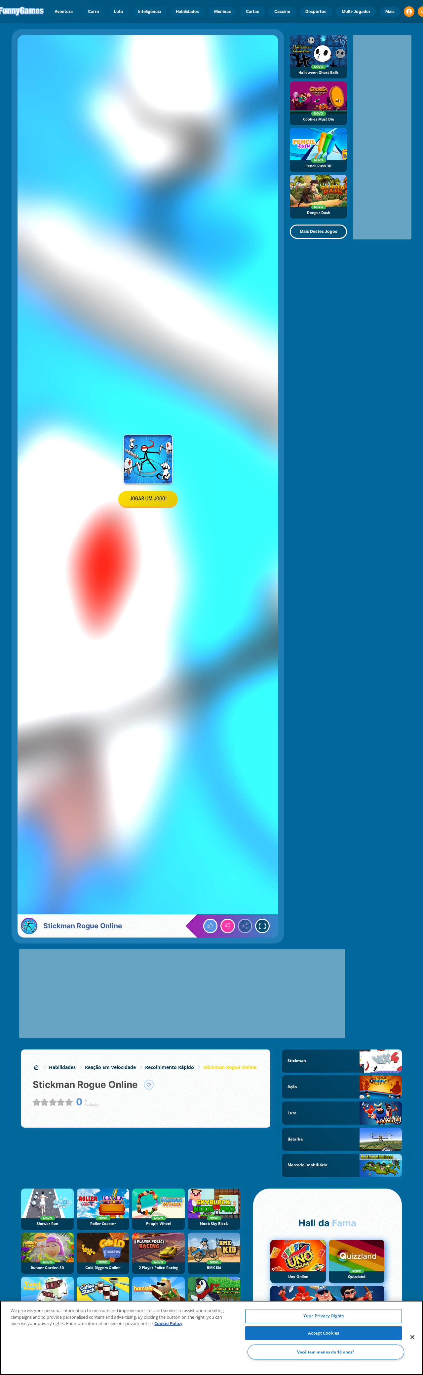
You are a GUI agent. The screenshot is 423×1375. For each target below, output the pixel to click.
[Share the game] (245, 926)
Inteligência (149, 11)
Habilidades (187, 11)
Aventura (64, 11)
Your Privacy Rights (323, 1316)
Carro (93, 11)
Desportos (316, 11)
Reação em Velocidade (110, 1067)
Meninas (222, 11)
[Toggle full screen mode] (262, 926)
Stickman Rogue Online (229, 1067)
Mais (390, 11)
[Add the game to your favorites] (149, 1085)
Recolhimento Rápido (169, 1067)
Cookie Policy (168, 1323)
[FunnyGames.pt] (36, 1067)
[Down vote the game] (227, 926)
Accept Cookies (323, 1333)
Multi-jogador (356, 11)
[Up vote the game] (210, 926)
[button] (409, 11)
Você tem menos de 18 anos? (325, 1352)
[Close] (412, 1337)
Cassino (282, 11)
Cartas (252, 11)
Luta (118, 11)
